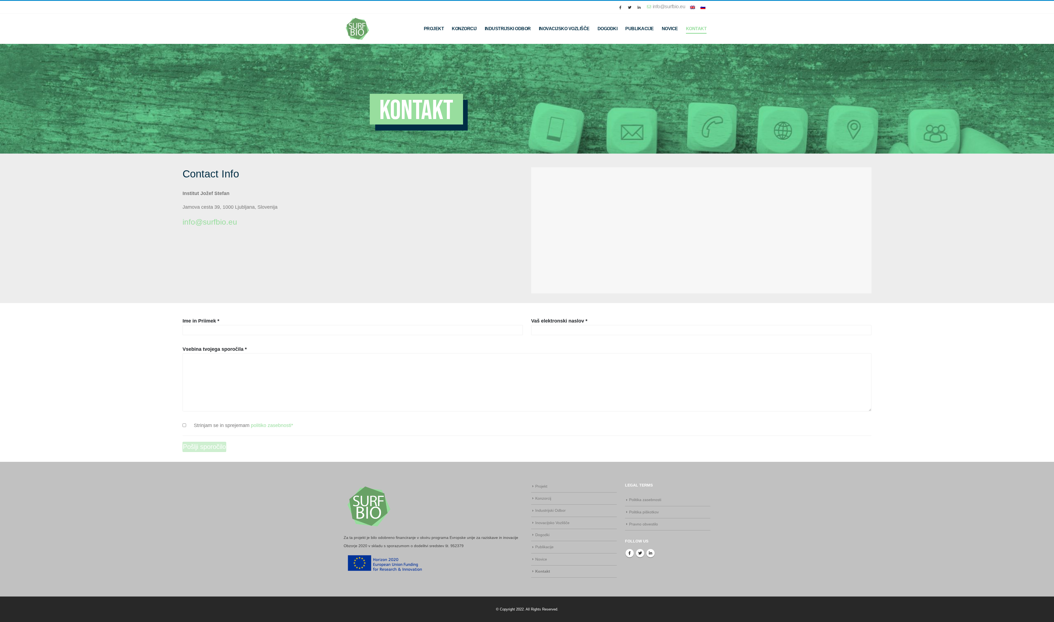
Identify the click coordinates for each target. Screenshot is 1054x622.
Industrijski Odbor (508, 28)
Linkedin (650, 553)
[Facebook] (620, 7)
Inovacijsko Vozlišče (564, 28)
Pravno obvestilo (643, 524)
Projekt (434, 28)
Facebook (630, 553)
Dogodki (608, 28)
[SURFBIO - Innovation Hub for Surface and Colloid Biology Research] (357, 28)
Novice (670, 28)
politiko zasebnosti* (272, 425)
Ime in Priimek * (201, 321)
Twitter (640, 553)
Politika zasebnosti (645, 499)
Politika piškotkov (644, 512)
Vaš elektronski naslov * (559, 321)
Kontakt (696, 28)
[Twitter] (629, 7)
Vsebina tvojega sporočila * (215, 349)
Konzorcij (464, 28)
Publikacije (639, 28)
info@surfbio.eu (210, 222)
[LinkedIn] (639, 7)
